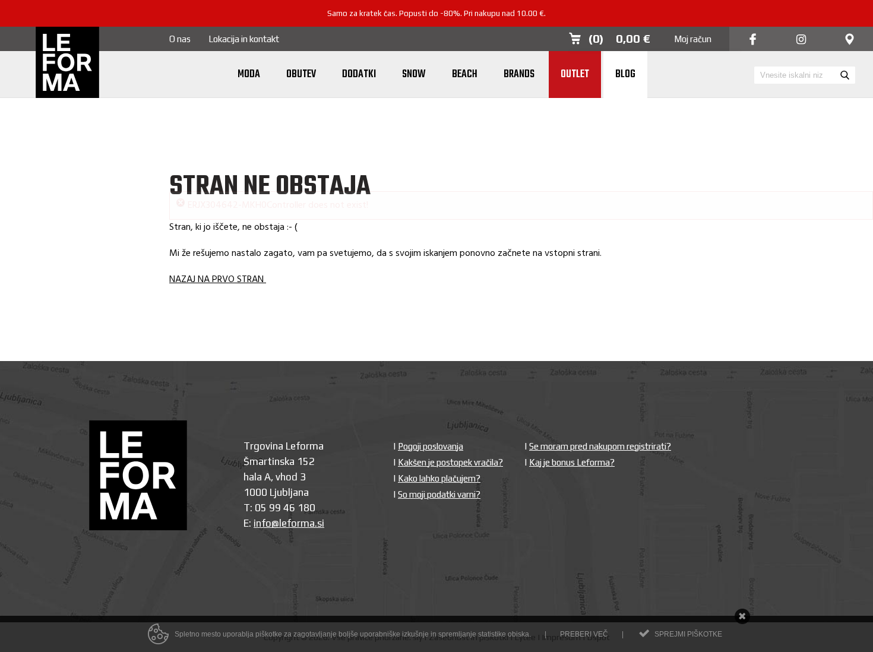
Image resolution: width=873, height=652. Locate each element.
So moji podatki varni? (439, 460)
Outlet (575, 74)
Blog (625, 74)
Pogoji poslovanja (430, 412)
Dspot (598, 602)
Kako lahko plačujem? (439, 444)
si (320, 489)
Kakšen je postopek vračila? (450, 428)
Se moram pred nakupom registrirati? (600, 412)
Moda (249, 74)
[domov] (67, 63)
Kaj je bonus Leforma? (572, 428)
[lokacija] (849, 40)
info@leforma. (285, 489)
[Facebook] (752, 40)
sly (417, 602)
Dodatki (359, 74)
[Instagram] (801, 40)
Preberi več (584, 634)
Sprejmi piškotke (688, 634)
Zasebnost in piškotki (468, 602)
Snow (414, 74)
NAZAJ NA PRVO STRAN (217, 245)
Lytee (525, 602)
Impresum (561, 602)
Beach (464, 74)
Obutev (301, 74)
